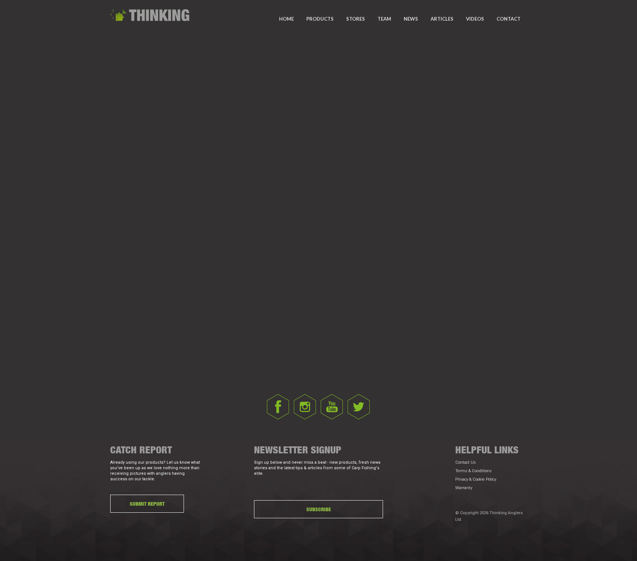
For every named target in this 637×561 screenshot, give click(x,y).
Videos (475, 19)
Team (384, 19)
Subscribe (318, 509)
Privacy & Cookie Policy (475, 479)
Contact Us (465, 462)
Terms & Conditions (473, 470)
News (411, 19)
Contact (509, 19)
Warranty (463, 487)
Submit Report (147, 504)
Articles (442, 19)
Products (320, 19)
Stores (355, 19)
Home (286, 19)
